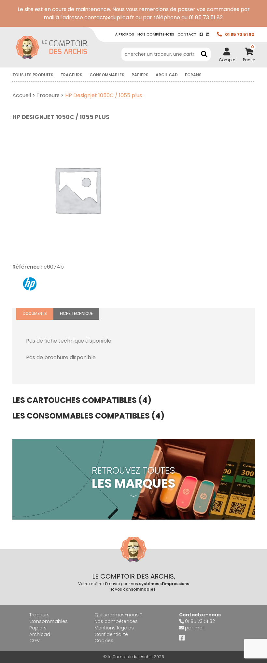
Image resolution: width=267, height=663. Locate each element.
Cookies (103, 640)
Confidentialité (111, 634)
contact (186, 34)
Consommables (107, 75)
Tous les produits (32, 75)
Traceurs (71, 75)
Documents (35, 313)
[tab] (34, 314)
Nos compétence (155, 34)
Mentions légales (114, 628)
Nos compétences (116, 621)
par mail (194, 628)
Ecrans (193, 75)
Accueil (21, 95)
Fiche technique (76, 313)
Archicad (167, 75)
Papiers (140, 75)
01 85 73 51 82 (239, 34)
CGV (34, 640)
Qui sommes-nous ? (118, 614)
